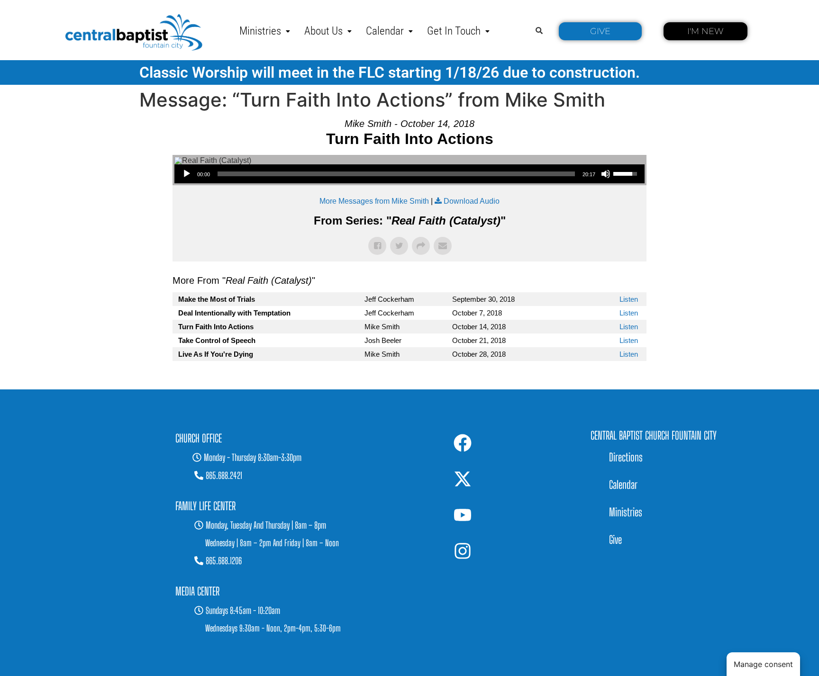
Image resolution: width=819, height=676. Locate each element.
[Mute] (605, 174)
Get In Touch (454, 31)
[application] (409, 173)
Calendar (385, 31)
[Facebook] (463, 443)
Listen (628, 299)
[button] (264, 31)
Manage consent (763, 664)
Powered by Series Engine (611, 379)
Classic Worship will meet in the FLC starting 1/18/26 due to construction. (389, 72)
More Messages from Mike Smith (374, 201)
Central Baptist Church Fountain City (654, 435)
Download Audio (472, 201)
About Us (323, 31)
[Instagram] (463, 551)
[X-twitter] (463, 479)
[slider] (396, 173)
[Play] (186, 174)
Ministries (260, 31)
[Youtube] (463, 515)
